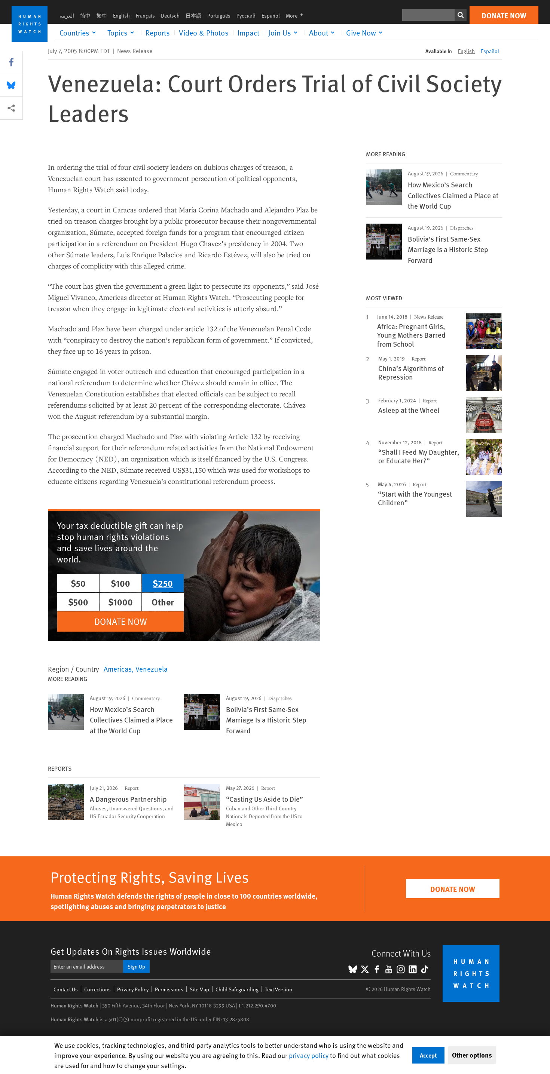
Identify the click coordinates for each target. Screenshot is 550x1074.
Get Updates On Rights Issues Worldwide (131, 951)
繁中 (102, 15)
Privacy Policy (133, 989)
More (297, 15)
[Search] (461, 15)
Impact (248, 32)
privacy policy (309, 1055)
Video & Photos (204, 32)
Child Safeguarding (237, 989)
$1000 (120, 601)
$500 (78, 601)
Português (218, 15)
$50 (78, 583)
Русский (246, 15)
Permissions (169, 989)
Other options (472, 1055)
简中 (85, 15)
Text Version (278, 989)
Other (163, 601)
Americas (118, 668)
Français (145, 15)
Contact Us (66, 989)
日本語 (193, 15)
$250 (163, 583)
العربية (66, 15)
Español (271, 15)
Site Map (199, 989)
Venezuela (151, 668)
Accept (428, 1055)
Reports (158, 32)
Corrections (97, 989)
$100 (120, 583)
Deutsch (170, 15)
